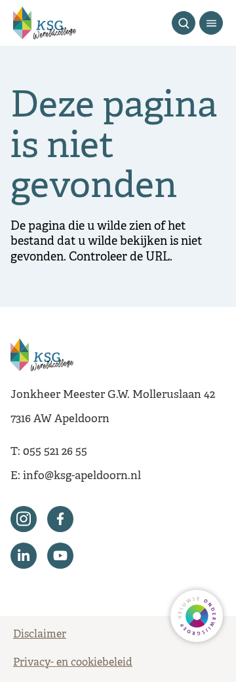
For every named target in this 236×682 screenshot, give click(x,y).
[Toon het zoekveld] (183, 23)
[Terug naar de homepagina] (44, 23)
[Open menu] (211, 23)
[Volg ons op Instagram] (23, 519)
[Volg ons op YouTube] (60, 556)
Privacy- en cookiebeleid (72, 663)
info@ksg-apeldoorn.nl (82, 476)
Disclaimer (39, 634)
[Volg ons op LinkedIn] (23, 556)
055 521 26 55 (55, 452)
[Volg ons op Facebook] (60, 519)
